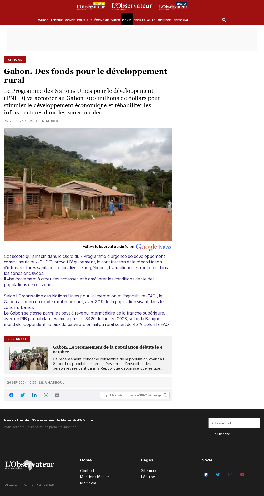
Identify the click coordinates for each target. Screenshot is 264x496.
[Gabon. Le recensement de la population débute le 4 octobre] (28, 358)
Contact (87, 470)
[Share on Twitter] (22, 395)
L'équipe (148, 477)
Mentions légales (95, 477)
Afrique (15, 59)
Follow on (109, 246)
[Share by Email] (57, 395)
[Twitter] (219, 475)
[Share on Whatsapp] (46, 395)
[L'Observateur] (91, 7)
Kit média (88, 483)
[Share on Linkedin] (34, 395)
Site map (148, 470)
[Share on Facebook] (11, 396)
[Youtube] (243, 475)
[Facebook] (206, 475)
